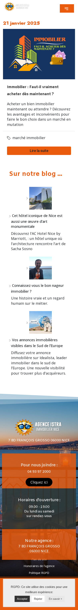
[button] (67, 8)
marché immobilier (28, 137)
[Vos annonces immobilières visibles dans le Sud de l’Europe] (39, 322)
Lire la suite (39, 151)
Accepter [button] (22, 598)
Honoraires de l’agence (39, 566)
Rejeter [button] (38, 598)
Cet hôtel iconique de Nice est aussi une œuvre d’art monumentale (37, 221)
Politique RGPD (39, 573)
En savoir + (55, 598)
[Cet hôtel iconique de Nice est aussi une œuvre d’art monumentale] (39, 198)
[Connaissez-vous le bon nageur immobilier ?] (39, 268)
